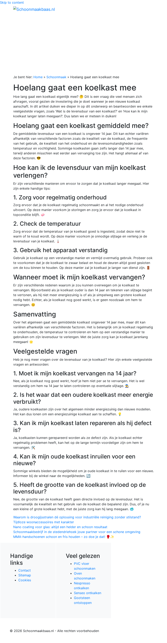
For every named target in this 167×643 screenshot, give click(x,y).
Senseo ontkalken (87, 593)
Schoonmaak (56, 77)
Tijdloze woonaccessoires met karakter (43, 522)
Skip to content (12, 2)
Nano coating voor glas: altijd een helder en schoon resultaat (60, 527)
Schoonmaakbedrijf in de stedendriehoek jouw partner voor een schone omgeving (76, 532)
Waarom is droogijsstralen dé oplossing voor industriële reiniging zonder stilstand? (77, 517)
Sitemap (24, 575)
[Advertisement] (83, 44)
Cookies (24, 580)
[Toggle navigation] (148, 9)
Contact (24, 570)
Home (38, 77)
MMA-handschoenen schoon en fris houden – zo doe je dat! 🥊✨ (63, 537)
